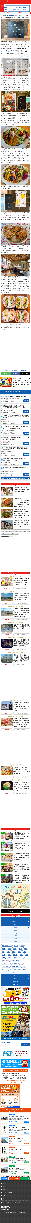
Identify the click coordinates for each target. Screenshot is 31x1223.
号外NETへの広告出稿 (7, 1192)
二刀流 (16, 533)
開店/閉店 (20, 13)
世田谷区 (15, 954)
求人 (15, 13)
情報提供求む (5, 1189)
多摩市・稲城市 (15, 966)
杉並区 (3, 954)
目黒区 (21, 954)
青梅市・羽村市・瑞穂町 (20, 969)
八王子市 (4, 969)
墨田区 (9, 948)
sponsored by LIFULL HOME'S (15, 1111)
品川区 (26, 954)
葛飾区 (3, 948)
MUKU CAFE (9, 15)
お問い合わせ (5, 1195)
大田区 (3, 957)
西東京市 (10, 957)
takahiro (11, 536)
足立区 (14, 948)
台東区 (25, 948)
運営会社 (5, 1186)
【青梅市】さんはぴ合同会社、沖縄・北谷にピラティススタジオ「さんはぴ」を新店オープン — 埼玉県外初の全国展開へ (21, 868)
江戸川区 (16, 945)
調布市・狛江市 (15, 960)
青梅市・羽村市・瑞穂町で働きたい (15, 391)
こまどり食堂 (11, 533)
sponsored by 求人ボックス (15, 393)
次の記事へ (24, 370)
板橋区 (13, 951)
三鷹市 (5, 960)
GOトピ (3, 13)
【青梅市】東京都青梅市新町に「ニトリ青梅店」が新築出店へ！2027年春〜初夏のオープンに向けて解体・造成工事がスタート (21, 612)
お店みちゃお (5, 536)
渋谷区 (9, 954)
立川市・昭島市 (6, 966)
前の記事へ (7, 370)
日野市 (23, 966)
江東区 (22, 945)
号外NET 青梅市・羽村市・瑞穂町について (12, 1202)
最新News (9, 13)
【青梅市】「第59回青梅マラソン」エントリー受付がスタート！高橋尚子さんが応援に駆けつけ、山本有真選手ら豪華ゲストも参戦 (21, 878)
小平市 (15, 963)
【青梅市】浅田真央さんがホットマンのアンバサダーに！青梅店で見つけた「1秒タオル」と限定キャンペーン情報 (21, 706)
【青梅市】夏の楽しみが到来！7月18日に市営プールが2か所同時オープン (21, 627)
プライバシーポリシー (7, 1199)
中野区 (24, 951)
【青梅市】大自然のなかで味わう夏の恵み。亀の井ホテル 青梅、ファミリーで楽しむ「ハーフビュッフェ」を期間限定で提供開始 (21, 722)
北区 (3, 951)
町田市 (10, 969)
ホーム (4, 1183)
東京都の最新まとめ (7, 945)
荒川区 (20, 948)
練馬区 (19, 951)
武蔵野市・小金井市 (19, 957)
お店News (26, 13)
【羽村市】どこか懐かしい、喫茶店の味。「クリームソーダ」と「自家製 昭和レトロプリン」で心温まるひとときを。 (21, 786)
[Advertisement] (15, 555)
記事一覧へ (15, 370)
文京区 (8, 951)
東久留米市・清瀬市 (7, 963)
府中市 (21, 963)
